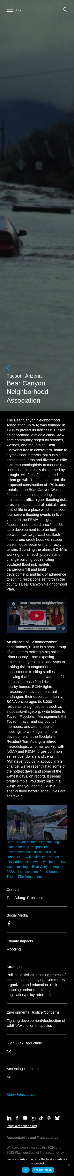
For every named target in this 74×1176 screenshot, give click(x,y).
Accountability (43, 1169)
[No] (69, 1165)
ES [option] (18, 10)
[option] (18, 9)
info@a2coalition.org (22, 1126)
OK (26, 1169)
